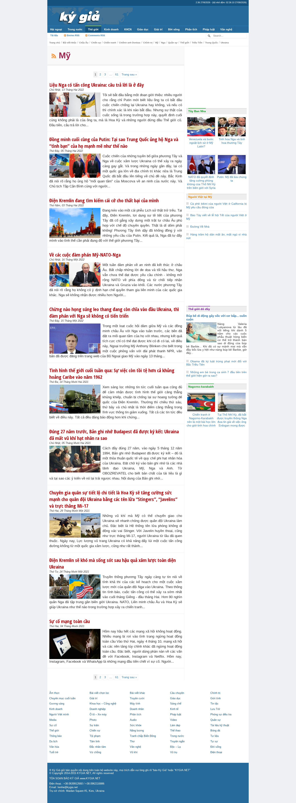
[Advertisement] (216, 78)
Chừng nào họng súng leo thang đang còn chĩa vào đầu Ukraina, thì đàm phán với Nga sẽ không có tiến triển (114, 312)
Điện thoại (216, 752)
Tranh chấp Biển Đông (143, 736)
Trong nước (75, 29)
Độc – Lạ (175, 746)
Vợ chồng (95, 752)
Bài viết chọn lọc (99, 693)
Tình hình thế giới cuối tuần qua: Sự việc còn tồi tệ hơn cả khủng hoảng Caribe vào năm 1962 (111, 373)
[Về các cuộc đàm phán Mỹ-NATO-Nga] (75, 274)
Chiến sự (96, 42)
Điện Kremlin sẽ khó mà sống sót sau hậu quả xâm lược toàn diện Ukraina (112, 563)
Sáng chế (175, 703)
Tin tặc (214, 703)
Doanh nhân (137, 709)
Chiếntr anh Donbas (129, 42)
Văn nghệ (226, 29)
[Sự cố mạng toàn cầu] (75, 644)
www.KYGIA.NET (90, 778)
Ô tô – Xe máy (98, 714)
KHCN (127, 29)
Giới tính (215, 698)
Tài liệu (54, 35)
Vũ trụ (173, 752)
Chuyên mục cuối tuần (62, 698)
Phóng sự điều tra (220, 714)
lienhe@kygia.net (68, 787)
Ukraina (225, 42)
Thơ (132, 741)
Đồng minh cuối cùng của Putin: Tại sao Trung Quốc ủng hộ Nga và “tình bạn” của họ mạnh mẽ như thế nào (113, 142)
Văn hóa (54, 746)
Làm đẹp (175, 725)
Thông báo (55, 736)
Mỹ (156, 42)
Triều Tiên (197, 42)
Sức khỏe (135, 725)
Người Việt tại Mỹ (200, 196)
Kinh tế (174, 709)
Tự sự (214, 741)
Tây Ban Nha (197, 111)
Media (52, 720)
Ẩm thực (54, 693)
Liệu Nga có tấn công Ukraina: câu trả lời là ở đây (96, 84)
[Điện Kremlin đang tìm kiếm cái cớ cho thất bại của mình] (75, 223)
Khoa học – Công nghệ (103, 703)
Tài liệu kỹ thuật (219, 725)
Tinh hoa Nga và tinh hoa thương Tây (232, 141)
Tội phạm (95, 736)
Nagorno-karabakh (201, 386)
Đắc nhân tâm (98, 746)
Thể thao (175, 730)
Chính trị (147, 42)
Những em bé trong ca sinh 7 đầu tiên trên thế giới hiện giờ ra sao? (216, 374)
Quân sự (172, 42)
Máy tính (135, 703)
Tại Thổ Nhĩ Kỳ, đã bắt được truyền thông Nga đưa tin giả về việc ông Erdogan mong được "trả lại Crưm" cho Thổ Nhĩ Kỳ (232, 423)
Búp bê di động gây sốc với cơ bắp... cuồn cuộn (216, 317)
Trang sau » (129, 74)
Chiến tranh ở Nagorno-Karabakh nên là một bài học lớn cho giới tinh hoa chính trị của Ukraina (201, 422)
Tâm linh (95, 741)
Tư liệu (214, 736)
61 (116, 74)
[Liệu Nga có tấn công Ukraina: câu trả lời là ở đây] (75, 104)
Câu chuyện (177, 693)
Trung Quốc (211, 42)
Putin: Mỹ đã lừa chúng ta (231, 178)
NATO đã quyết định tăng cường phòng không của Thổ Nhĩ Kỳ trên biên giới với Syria (201, 182)
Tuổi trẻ (53, 752)
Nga (163, 42)
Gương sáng (56, 703)
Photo (93, 720)
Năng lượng (137, 730)
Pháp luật (209, 29)
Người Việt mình (59, 714)
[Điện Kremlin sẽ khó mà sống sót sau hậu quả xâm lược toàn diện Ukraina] (75, 586)
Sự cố (53, 725)
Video (173, 720)
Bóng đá (215, 730)
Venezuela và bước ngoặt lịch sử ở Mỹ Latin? (201, 143)
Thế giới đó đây (199, 309)
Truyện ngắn (177, 741)
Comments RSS (96, 35)
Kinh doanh (111, 29)
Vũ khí (134, 752)
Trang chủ (54, 42)
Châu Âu (83, 42)
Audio (133, 720)
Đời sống (174, 29)
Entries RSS (73, 35)
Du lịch (53, 741)
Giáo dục (142, 29)
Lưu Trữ (215, 709)
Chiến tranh (110, 42)
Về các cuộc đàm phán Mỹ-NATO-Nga (85, 254)
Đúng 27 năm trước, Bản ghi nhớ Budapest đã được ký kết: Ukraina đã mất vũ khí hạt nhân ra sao (114, 434)
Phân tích (191, 29)
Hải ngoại (56, 29)
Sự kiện (94, 725)
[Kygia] (78, 15)
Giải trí (158, 29)
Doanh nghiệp (98, 709)
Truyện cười (137, 698)
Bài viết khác (69, 42)
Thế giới (93, 29)
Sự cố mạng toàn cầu (69, 621)
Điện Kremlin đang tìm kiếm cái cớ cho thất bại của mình (104, 200)
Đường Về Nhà (199, 226)
